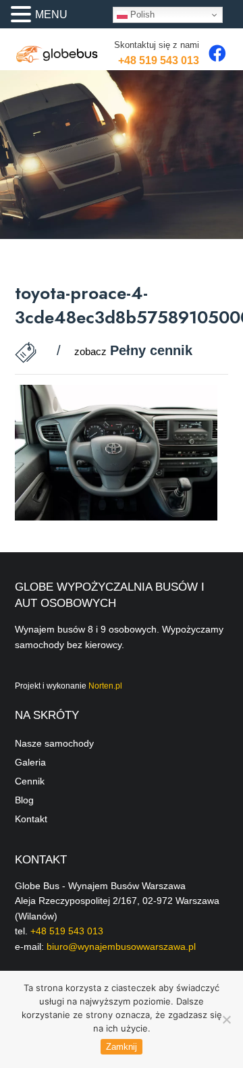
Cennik (30, 781)
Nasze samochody (54, 743)
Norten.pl (105, 686)
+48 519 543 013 (158, 60)
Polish (141, 14)
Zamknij (121, 1047)
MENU (51, 14)
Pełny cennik (151, 350)
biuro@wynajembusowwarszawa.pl (121, 946)
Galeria (30, 762)
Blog (24, 800)
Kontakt (31, 818)
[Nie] (226, 1019)
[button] (23, 15)
